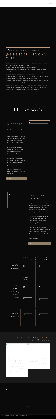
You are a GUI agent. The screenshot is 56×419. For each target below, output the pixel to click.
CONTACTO (28, 407)
